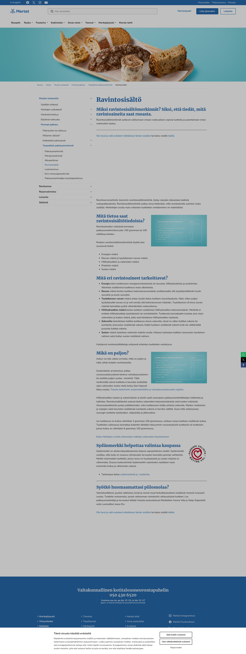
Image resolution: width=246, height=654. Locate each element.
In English (15, 2)
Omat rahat (74, 22)
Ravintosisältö (51, 164)
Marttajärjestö (106, 22)
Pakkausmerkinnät (54, 151)
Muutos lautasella (61, 85)
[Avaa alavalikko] (32, 22)
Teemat (89, 22)
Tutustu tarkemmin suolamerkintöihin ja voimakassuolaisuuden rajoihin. (147, 389)
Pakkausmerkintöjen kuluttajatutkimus (64, 178)
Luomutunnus (51, 169)
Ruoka (27, 22)
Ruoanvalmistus (47, 191)
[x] (33, 2)
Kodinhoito (57, 22)
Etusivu (40, 85)
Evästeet (131, 626)
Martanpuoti (184, 10)
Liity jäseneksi (207, 11)
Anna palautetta (135, 621)
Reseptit (15, 22)
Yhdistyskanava (219, 2)
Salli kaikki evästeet (176, 634)
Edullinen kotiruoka (50, 119)
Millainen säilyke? (51, 135)
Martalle (232, 2)
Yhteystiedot (204, 2)
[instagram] (40, 2)
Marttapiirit (88, 626)
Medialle (44, 626)
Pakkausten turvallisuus (54, 130)
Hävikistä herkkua (49, 114)
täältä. (171, 135)
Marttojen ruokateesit (51, 109)
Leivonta (43, 197)
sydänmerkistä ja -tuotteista (134, 474)
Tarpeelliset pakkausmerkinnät (100, 85)
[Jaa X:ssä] (243, 359)
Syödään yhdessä (49, 104)
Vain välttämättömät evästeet (176, 641)
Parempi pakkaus (78, 85)
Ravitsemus (45, 186)
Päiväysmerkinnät (53, 155)
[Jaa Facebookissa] (243, 364)
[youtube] (46, 3)
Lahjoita (228, 11)
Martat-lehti (125, 22)
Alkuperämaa (51, 160)
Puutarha (41, 22)
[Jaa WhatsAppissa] (243, 354)
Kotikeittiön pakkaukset (54, 140)
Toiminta (87, 616)
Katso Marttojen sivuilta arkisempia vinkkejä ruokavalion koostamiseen (132, 436)
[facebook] (27, 2)
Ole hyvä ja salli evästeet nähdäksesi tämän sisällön (123, 135)
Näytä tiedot (176, 647)
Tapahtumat (89, 621)
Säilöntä (43, 202)
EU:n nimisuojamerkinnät (57, 173)
